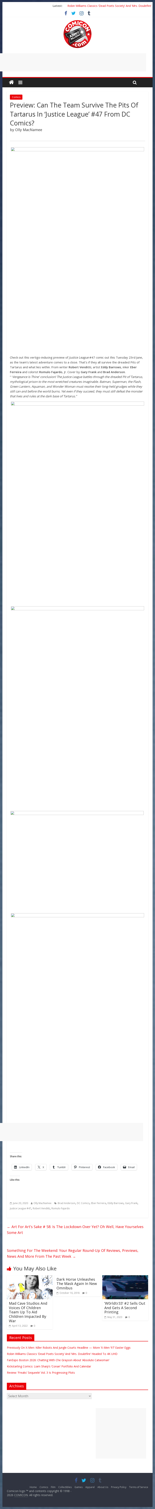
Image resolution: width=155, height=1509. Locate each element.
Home (33, 1487)
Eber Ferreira (98, 1203)
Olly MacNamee (42, 1203)
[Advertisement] (121, 1433)
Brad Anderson (66, 1203)
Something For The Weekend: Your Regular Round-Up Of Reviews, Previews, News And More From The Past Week (72, 1253)
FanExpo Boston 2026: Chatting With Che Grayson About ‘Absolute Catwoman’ (58, 1360)
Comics (16, 97)
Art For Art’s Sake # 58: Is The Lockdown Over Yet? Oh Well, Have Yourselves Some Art (75, 1229)
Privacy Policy (118, 1487)
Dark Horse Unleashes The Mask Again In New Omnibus (77, 1283)
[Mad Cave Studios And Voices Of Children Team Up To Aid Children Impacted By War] (30, 1277)
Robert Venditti (41, 1208)
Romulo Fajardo (60, 1208)
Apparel (90, 1487)
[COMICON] (77, 21)
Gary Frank (131, 1203)
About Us (102, 1487)
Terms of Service (138, 1487)
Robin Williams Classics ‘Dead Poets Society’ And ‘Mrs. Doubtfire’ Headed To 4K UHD (62, 1354)
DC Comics (83, 1203)
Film (53, 1487)
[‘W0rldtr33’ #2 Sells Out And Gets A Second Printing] (125, 1277)
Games (78, 1487)
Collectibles (65, 1487)
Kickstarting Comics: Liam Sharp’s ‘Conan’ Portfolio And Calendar (49, 1366)
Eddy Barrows (116, 1203)
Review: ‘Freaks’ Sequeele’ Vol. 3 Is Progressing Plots (41, 1372)
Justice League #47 (20, 1208)
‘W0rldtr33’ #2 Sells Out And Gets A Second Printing (124, 1307)
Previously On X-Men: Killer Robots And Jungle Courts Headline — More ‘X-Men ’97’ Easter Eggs (69, 1347)
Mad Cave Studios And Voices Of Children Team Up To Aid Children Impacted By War (28, 1312)
